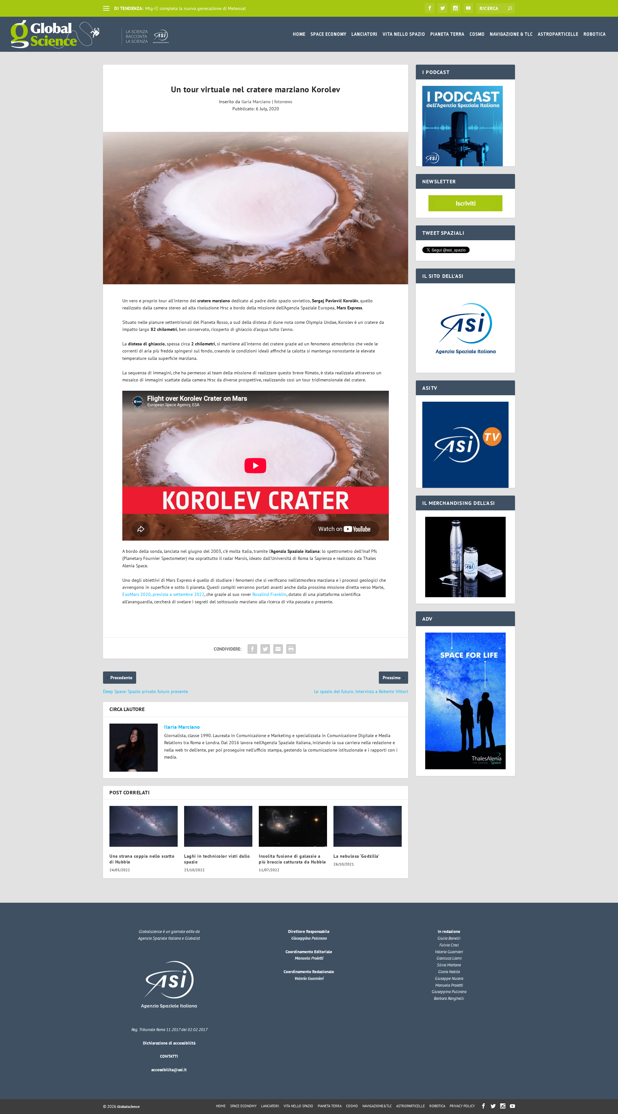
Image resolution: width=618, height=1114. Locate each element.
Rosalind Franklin (269, 594)
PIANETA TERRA (447, 34)
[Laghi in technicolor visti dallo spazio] (218, 826)
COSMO (477, 34)
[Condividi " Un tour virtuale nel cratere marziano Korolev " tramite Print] (291, 649)
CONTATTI (169, 1056)
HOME (299, 34)
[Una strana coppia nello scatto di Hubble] (143, 826)
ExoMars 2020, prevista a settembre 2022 (163, 594)
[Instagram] (455, 8)
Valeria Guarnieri (309, 978)
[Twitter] (442, 8)
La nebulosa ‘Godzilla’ (356, 856)
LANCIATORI (364, 34)
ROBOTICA (595, 34)
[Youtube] (468, 8)
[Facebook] (430, 8)
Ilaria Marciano (256, 102)
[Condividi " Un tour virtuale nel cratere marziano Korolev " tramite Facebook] (252, 649)
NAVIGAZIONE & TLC (511, 34)
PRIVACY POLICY (462, 1106)
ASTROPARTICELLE (558, 34)
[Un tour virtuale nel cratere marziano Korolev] (255, 208)
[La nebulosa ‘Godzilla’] (367, 826)
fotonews (283, 102)
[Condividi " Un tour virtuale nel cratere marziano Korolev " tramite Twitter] (265, 649)
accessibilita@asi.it (169, 1070)
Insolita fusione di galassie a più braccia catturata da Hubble (292, 859)
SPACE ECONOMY (328, 34)
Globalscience (128, 1106)
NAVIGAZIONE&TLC (377, 1106)
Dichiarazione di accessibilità (169, 1043)
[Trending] (106, 8)
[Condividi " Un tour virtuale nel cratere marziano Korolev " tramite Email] (278, 649)
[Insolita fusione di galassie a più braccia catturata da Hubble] (293, 826)
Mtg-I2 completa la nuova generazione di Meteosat (195, 8)
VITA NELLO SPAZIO (404, 34)
